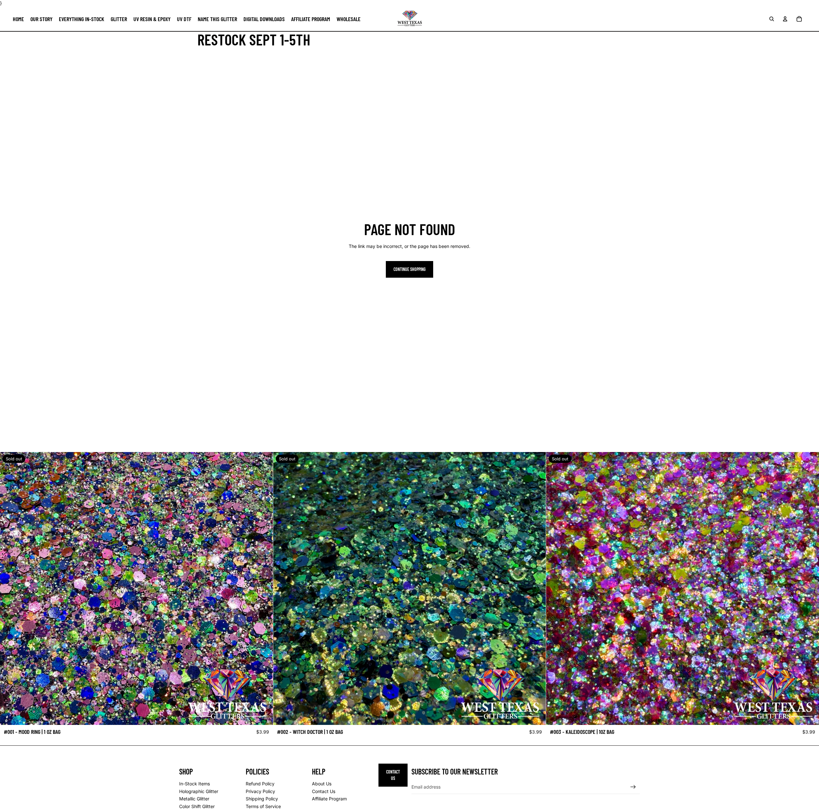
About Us (321, 783)
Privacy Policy (260, 791)
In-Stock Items (194, 783)
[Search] (772, 19)
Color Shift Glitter (197, 806)
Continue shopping (409, 269)
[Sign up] (633, 787)
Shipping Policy (262, 798)
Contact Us (323, 791)
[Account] (785, 19)
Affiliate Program (329, 798)
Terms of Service (263, 806)
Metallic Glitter (194, 798)
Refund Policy (260, 783)
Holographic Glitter (198, 791)
